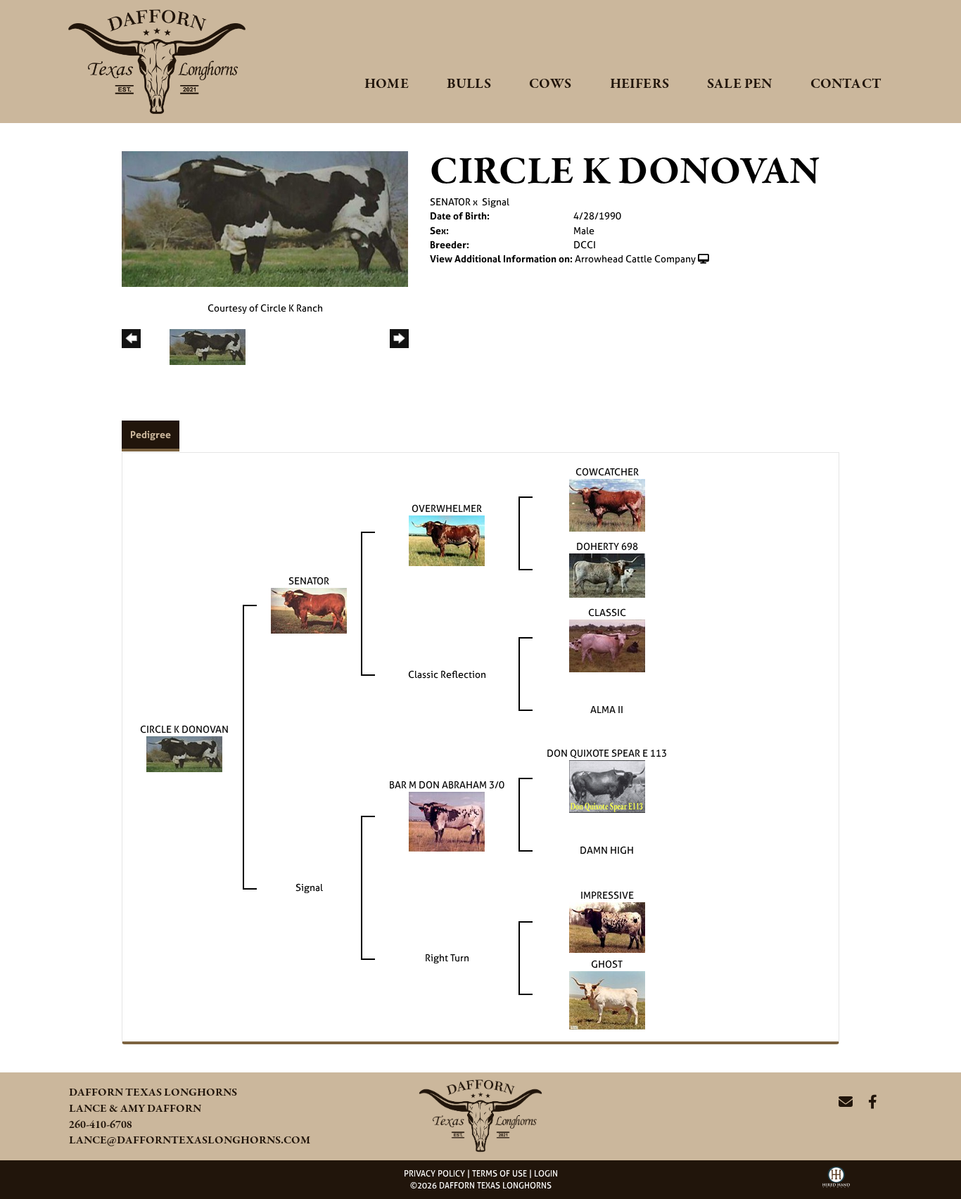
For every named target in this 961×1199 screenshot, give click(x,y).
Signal (495, 201)
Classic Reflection (447, 674)
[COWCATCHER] (607, 504)
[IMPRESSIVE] (607, 926)
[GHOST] (607, 999)
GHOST (607, 963)
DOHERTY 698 (607, 546)
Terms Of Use (499, 1173)
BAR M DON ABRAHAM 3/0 (446, 784)
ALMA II (606, 709)
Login (546, 1173)
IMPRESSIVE (607, 895)
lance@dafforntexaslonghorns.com (189, 1140)
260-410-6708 (100, 1125)
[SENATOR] (309, 610)
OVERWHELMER (447, 508)
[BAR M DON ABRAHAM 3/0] (447, 821)
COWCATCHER (607, 471)
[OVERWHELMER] (447, 539)
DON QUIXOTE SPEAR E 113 (607, 752)
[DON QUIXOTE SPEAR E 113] (607, 786)
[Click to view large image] (265, 217)
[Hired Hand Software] (836, 1182)
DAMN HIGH (607, 850)
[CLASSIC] (607, 645)
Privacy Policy (434, 1173)
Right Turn (447, 957)
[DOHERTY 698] (607, 575)
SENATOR (450, 201)
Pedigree (150, 434)
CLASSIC (607, 612)
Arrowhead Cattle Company (635, 258)
